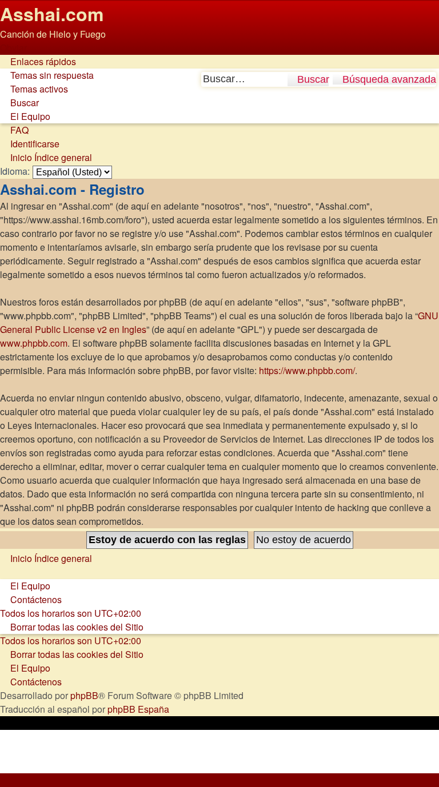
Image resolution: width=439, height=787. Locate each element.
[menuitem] (47, 75)
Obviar (13, 47)
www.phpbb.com (33, 343)
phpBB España (138, 709)
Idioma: (15, 171)
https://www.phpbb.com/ (307, 370)
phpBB (84, 695)
